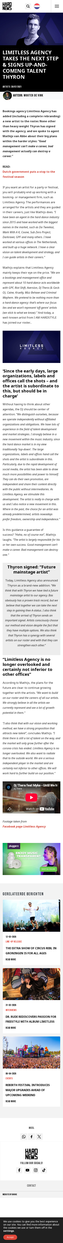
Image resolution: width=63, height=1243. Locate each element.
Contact (31, 1186)
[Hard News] (7, 6)
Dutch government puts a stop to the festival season (29, 174)
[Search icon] (28, 6)
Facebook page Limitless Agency (24, 826)
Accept (10, 1237)
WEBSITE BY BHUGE (10, 1194)
